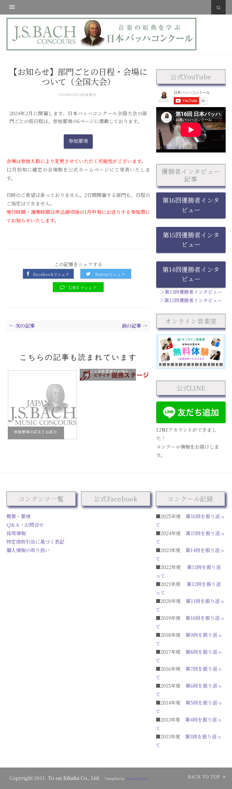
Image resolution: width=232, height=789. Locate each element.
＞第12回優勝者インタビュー (191, 300)
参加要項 (78, 140)
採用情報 (16, 533)
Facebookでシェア (51, 274)
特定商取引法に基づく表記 (35, 541)
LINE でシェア (83, 288)
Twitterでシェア (110, 274)
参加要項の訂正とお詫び (35, 431)
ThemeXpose (136, 778)
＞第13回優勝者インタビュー (191, 291)
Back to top (205, 777)
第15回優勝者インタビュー (191, 239)
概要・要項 (18, 516)
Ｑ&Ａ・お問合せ (25, 524)
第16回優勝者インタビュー (191, 204)
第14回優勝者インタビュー (191, 274)
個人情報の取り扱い (28, 550)
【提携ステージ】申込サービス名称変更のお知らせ (107, 371)
